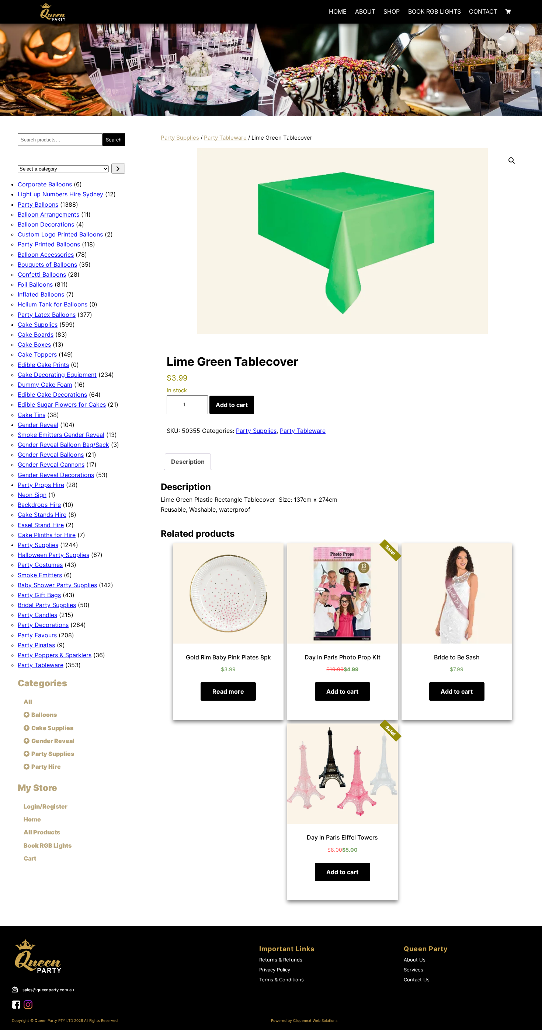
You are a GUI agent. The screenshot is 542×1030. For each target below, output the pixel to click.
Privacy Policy (274, 970)
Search (114, 140)
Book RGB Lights (434, 11)
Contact (483, 11)
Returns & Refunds (280, 960)
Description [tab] (188, 461)
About (365, 11)
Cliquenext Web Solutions (315, 1021)
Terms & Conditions (281, 979)
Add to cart (232, 405)
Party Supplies (180, 137)
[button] (511, 160)
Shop (391, 11)
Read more (228, 691)
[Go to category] (118, 169)
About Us (414, 960)
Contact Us (417, 979)
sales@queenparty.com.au (48, 989)
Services (413, 970)
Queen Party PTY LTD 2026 (59, 1021)
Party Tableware (225, 137)
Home (338, 11)
